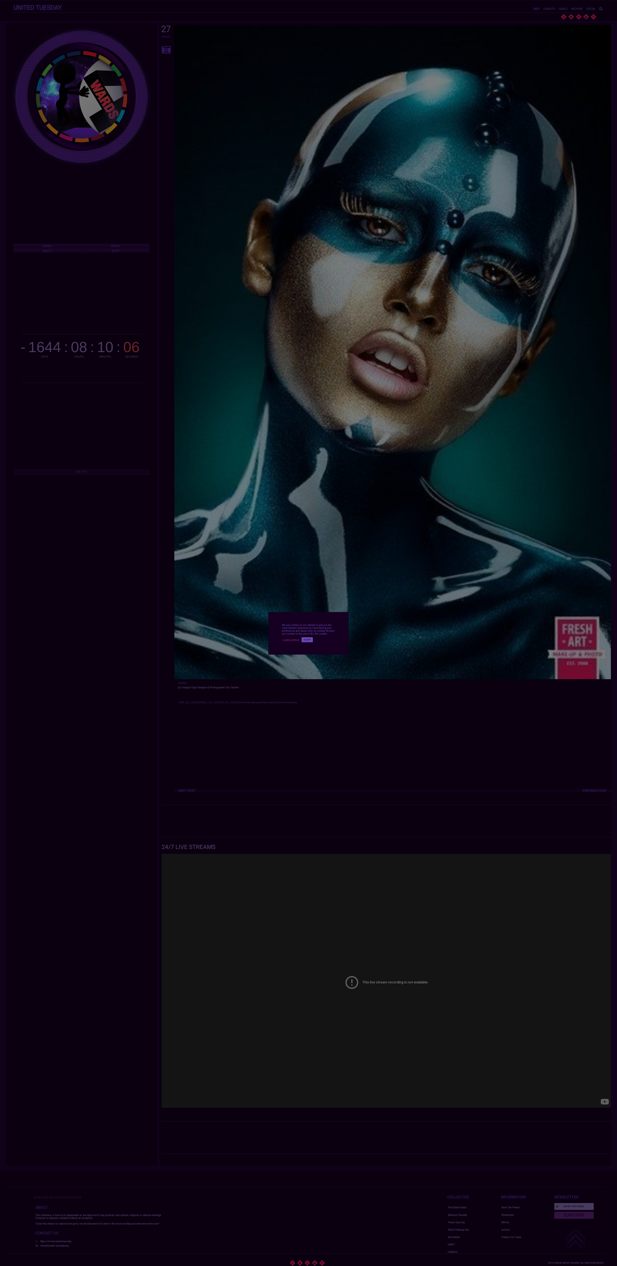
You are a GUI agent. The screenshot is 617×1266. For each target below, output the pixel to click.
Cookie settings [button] (291, 639)
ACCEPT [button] (307, 640)
